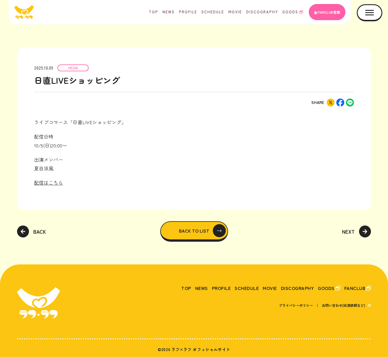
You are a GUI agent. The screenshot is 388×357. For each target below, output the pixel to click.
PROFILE (188, 11)
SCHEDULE (212, 11)
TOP (153, 11)
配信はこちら (48, 182)
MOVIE (235, 11)
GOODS (290, 11)
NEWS (168, 11)
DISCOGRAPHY (262, 11)
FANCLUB (355, 288)
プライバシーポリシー (296, 305)
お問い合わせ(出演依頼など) (343, 305)
